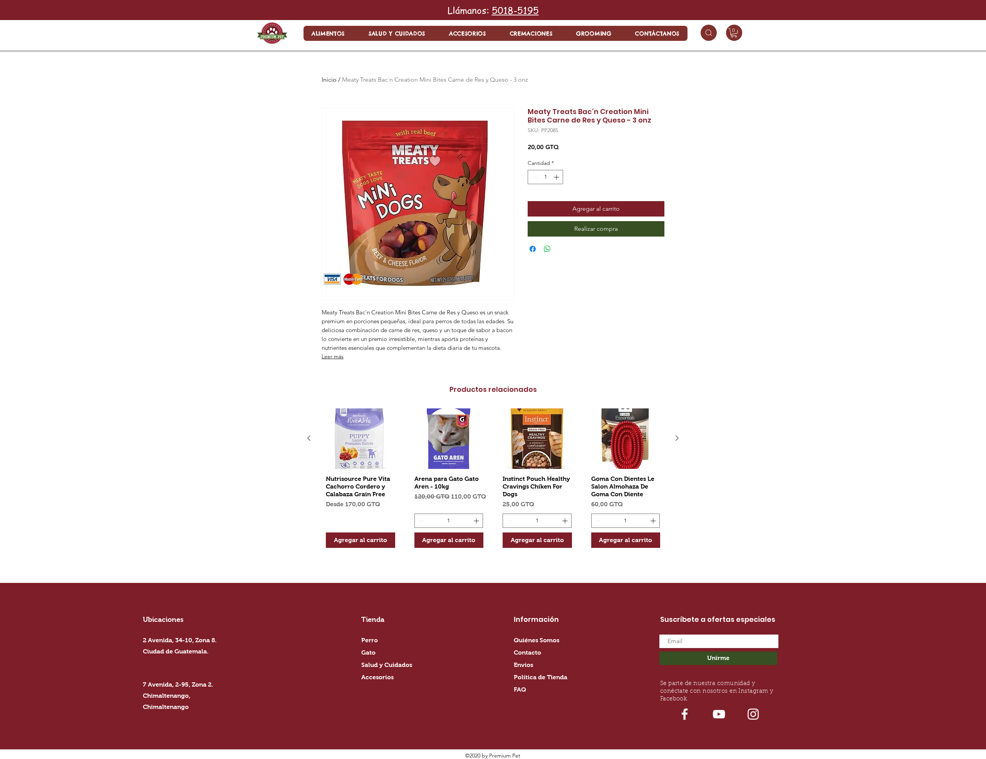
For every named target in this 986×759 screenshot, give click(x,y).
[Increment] (557, 177)
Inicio (329, 79)
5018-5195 (515, 10)
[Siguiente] (677, 438)
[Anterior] (309, 438)
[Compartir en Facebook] (532, 249)
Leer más (333, 356)
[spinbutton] (545, 177)
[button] (328, 33)
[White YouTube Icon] (718, 714)
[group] (493, 481)
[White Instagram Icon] (753, 714)
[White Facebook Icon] (684, 714)
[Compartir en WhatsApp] (547, 249)
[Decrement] (533, 177)
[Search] (709, 33)
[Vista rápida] (360, 438)
